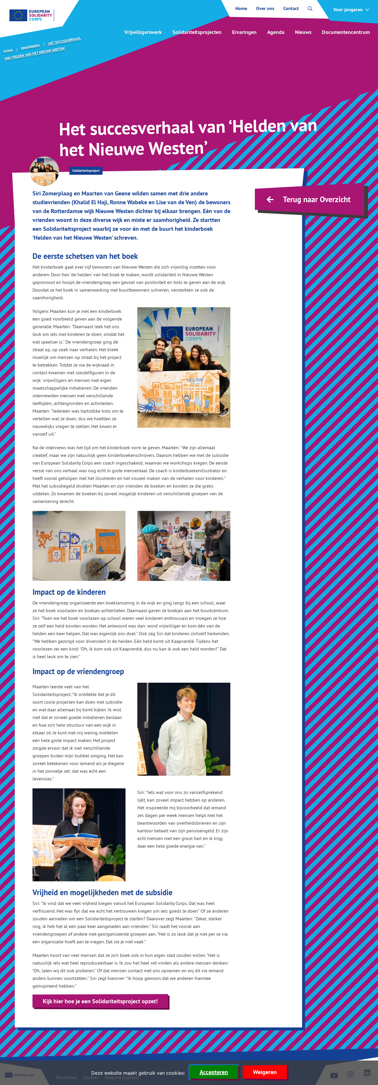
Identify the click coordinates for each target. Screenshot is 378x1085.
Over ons (265, 8)
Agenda (276, 32)
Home (241, 8)
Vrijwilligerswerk (143, 32)
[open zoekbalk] (310, 8)
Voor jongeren (348, 9)
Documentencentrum (346, 32)
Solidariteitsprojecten (196, 32)
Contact (291, 8)
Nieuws (303, 32)
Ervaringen (244, 32)
